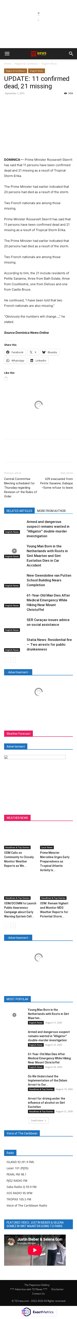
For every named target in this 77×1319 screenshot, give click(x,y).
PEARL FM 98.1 (16, 1174)
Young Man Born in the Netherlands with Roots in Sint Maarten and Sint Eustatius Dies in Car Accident (47, 555)
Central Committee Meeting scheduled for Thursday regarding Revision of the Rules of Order (20, 487)
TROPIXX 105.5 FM (19, 1199)
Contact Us (38, 1293)
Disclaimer (57, 1289)
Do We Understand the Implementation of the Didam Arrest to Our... (47, 1080)
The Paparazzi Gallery (36, 1285)
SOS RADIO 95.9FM (19, 1193)
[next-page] (13, 660)
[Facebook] (8, 103)
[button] (7, 53)
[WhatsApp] (36, 103)
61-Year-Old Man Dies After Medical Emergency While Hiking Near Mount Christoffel (49, 1058)
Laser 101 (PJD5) (17, 1168)
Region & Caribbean (26, 63)
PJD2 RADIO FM (17, 1181)
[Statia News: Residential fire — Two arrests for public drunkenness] (14, 644)
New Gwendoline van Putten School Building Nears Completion (49, 580)
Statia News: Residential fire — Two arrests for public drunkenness (49, 644)
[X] (18, 103)
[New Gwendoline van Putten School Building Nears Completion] (14, 580)
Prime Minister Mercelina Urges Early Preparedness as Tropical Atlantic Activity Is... (54, 861)
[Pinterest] (27, 103)
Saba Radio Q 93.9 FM (22, 1187)
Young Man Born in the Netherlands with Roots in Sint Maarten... (48, 1014)
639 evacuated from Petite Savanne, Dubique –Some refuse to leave (56, 483)
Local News (47, 847)
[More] (46, 103)
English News (49, 63)
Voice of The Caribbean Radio (27, 1205)
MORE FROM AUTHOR (51, 511)
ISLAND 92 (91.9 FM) (20, 1162)
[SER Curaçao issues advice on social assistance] (14, 624)
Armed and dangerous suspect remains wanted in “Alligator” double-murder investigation (49, 1036)
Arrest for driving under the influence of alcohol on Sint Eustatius (46, 1102)
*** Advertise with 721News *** (28, 1289)
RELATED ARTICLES (19, 511)
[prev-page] (6, 660)
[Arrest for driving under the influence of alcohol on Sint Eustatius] (14, 1103)
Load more (37, 1120)
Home (7, 63)
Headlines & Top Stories (17, 847)
